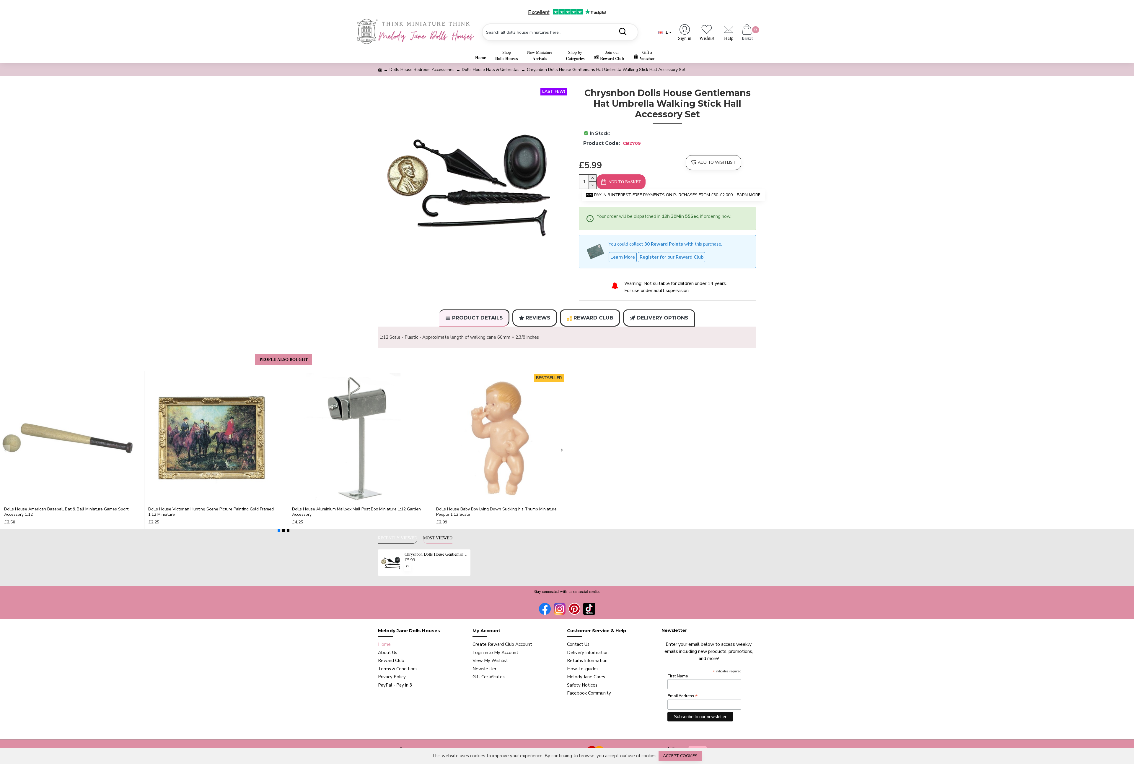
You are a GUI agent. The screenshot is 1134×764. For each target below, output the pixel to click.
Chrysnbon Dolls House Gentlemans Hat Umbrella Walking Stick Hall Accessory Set (436, 554)
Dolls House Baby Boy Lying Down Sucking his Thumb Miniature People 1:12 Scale (496, 512)
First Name (677, 676)
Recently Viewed (397, 538)
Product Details (477, 318)
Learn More (622, 257)
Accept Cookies (680, 756)
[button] (5, 450)
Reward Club (593, 318)
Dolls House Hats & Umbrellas (490, 69)
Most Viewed (437, 538)
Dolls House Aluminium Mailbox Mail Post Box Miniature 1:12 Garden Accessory (356, 512)
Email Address (682, 696)
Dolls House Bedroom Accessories (422, 69)
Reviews (538, 318)
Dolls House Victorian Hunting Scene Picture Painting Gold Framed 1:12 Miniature (211, 512)
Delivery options (662, 318)
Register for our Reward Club (671, 257)
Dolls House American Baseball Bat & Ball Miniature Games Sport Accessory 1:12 (66, 512)
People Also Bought (284, 359)
